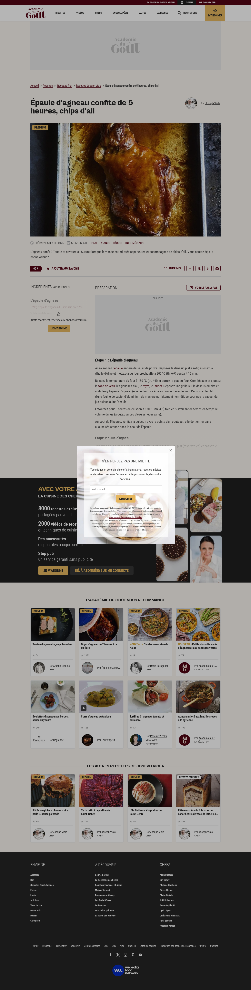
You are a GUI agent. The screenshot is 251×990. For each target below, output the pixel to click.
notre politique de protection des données (125, 517)
